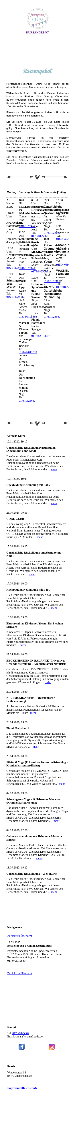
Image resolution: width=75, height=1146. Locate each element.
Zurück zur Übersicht (19, 935)
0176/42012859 (28, 352)
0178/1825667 (27, 226)
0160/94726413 (15, 267)
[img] (37, 18)
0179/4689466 (64, 264)
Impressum (22, 1088)
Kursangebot (37, 32)
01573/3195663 (28, 316)
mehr (54, 469)
